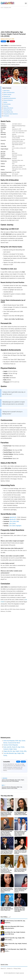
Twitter (18, 761)
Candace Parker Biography (10, 745)
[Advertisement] (14, 20)
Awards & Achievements (10, 98)
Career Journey (7, 94)
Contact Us (10, 968)
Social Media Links (8, 112)
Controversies (7, 104)
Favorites (6, 106)
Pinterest (12, 41)
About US (3, 968)
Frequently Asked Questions (11, 113)
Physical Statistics (8, 100)
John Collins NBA (14, 521)
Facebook (3, 41)
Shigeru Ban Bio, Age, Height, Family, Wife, (15, 751)
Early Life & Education (9, 92)
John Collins (12, 523)
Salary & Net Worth (8, 108)
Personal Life (7, 96)
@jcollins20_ (13, 517)
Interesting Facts (8, 110)
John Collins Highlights (15, 525)
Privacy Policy (17, 968)
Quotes (5, 102)
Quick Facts (6, 90)
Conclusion (6, 115)
